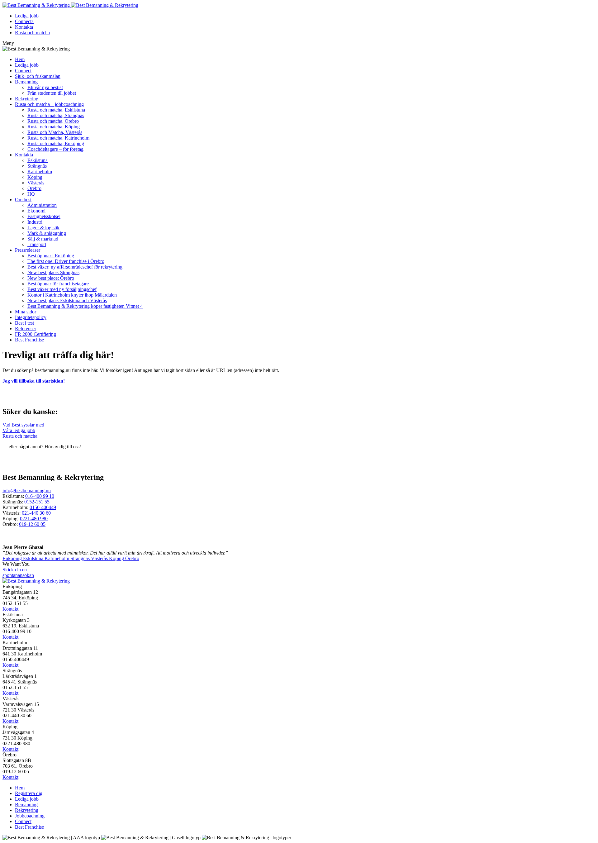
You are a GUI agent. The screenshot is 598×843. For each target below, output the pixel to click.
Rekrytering (26, 98)
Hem (20, 59)
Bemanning (26, 81)
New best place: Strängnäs (53, 272)
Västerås (35, 182)
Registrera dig (28, 793)
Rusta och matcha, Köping (53, 126)
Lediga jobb (27, 15)
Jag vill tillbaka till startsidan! (33, 380)
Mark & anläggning (46, 233)
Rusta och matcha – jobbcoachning (49, 104)
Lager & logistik (43, 227)
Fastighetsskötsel (43, 216)
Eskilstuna (37, 160)
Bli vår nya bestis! (45, 87)
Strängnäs (37, 166)
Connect (23, 70)
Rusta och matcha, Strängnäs (55, 115)
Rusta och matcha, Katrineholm (58, 137)
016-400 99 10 (39, 496)
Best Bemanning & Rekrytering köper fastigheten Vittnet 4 (85, 306)
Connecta (24, 21)
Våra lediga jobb (18, 430)
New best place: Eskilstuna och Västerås (67, 300)
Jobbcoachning (30, 815)
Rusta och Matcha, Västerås (54, 132)
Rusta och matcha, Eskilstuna (56, 109)
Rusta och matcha (32, 32)
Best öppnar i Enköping (50, 255)
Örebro (34, 188)
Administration (42, 205)
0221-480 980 (34, 518)
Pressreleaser (27, 250)
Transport (36, 244)
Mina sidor (25, 311)
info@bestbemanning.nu (26, 490)
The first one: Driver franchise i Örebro (65, 261)
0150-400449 (43, 507)
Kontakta (24, 27)
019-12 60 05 (32, 524)
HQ (31, 194)
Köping (34, 177)
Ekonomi (36, 210)
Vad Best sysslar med (23, 424)
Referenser (25, 328)
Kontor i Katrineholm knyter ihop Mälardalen (72, 295)
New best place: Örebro (50, 278)
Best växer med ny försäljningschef (62, 289)
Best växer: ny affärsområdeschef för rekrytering (74, 266)
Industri (34, 222)
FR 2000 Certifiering (35, 334)
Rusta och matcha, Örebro (53, 121)
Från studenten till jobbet (51, 93)
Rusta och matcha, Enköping (55, 143)
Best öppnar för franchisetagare (58, 283)
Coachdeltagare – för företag (55, 149)
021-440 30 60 (36, 513)
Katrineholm (39, 171)
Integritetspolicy (30, 317)
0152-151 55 (37, 501)
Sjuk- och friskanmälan (37, 76)
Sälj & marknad (42, 238)
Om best (23, 199)
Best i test (24, 323)
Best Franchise (29, 339)
